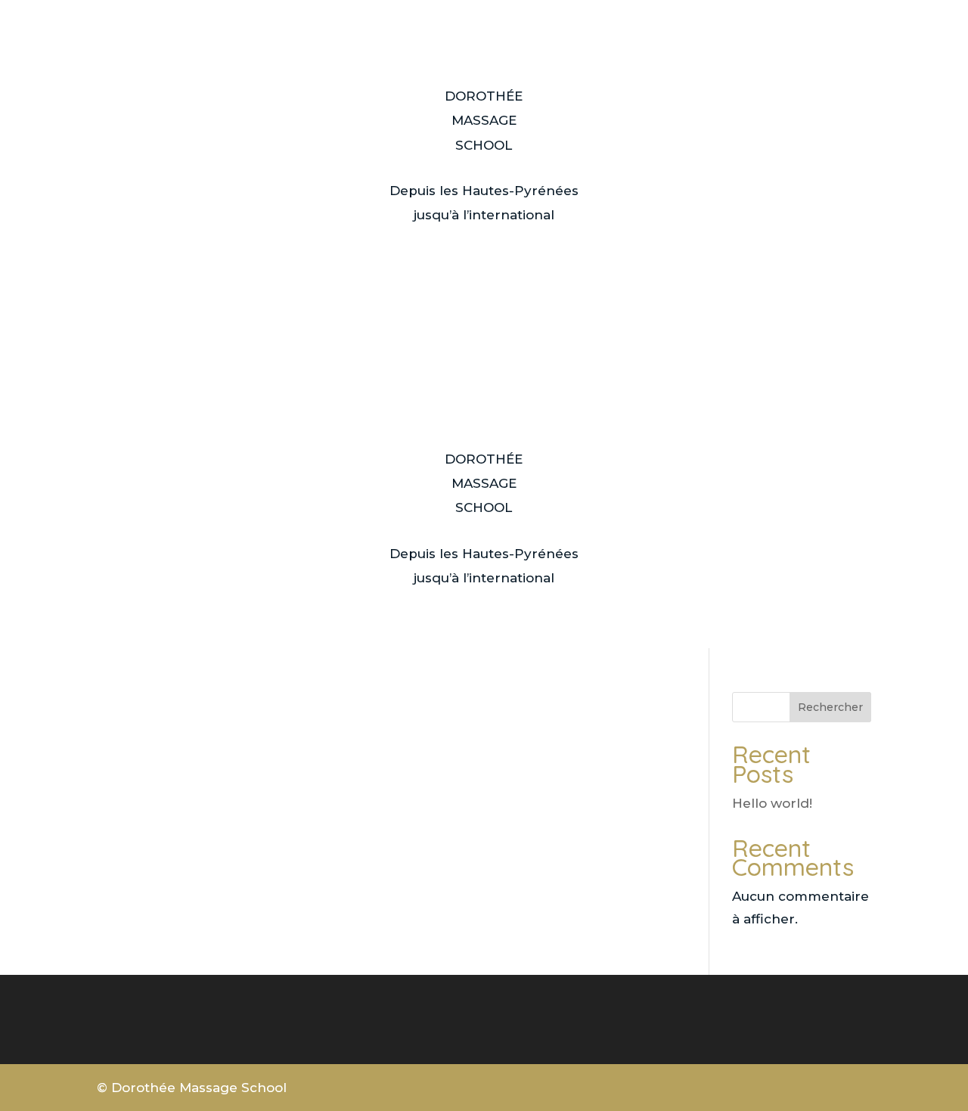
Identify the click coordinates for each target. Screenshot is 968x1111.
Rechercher (830, 707)
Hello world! (772, 803)
